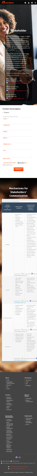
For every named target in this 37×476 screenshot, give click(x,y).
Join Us (27, 424)
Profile (7, 380)
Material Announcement (29, 401)
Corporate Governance (9, 404)
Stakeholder (9, 449)
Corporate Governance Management (9, 431)
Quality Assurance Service (22, 466)
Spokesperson (13, 468)
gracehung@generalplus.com (20, 360)
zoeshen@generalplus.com (16, 98)
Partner (8, 388)
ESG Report (9, 451)
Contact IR (8, 409)
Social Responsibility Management (9, 424)
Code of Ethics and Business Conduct (8, 445)
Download (28, 385)
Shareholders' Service (9, 401)
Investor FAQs (8, 407)
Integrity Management (9, 427)
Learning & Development (29, 422)
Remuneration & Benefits (29, 419)
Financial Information (9, 398)
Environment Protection (9, 438)
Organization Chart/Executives (10, 382)
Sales (27, 382)
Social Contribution (9, 441)
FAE (27, 383)
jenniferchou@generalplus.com (17, 90)
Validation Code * (10, 162)
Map (7, 386)
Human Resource (21, 468)
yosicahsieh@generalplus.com (17, 83)
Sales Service (13, 466)
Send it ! (18, 169)
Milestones (9, 385)
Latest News (28, 398)
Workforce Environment (9, 435)
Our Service (28, 380)
